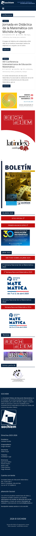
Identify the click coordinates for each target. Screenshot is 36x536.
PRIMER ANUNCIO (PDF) (17, 225)
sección (25, 506)
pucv (18, 37)
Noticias (5, 21)
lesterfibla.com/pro (22, 526)
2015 (23, 69)
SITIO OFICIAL (17, 218)
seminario (23, 37)
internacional (6, 71)
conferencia (5, 37)
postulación (18, 71)
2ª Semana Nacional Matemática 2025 (18, 272)
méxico (12, 71)
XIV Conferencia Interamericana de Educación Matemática (16, 64)
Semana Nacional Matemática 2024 (18, 307)
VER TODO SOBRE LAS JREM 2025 (18, 258)
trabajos (24, 71)
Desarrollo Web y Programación (16, 524)
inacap (14, 37)
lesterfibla (21, 35)
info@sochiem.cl (27, 503)
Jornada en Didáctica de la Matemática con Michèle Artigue (17, 28)
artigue (28, 35)
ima (11, 37)
